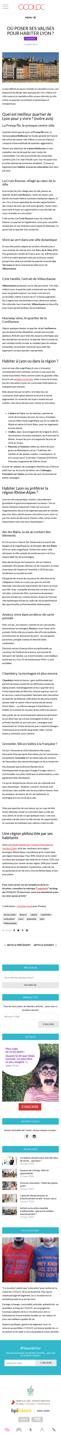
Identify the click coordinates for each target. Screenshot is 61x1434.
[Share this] (14, 930)
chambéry (46, 914)
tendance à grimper (23, 379)
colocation (9, 918)
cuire (20, 918)
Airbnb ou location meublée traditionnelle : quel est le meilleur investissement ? (37, 1211)
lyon (42, 918)
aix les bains (10, 914)
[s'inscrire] (54, 1429)
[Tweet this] (18, 930)
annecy (23, 914)
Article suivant (44, 944)
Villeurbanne (10, 923)
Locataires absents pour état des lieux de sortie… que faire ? (39, 1159)
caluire (33, 914)
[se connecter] (42, 1429)
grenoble (31, 918)
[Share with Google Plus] (22, 930)
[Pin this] (27, 930)
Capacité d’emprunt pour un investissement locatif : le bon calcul (38, 1197)
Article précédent (19, 944)
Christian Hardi (24, 906)
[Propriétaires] (31, 1429)
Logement (30, 39)
